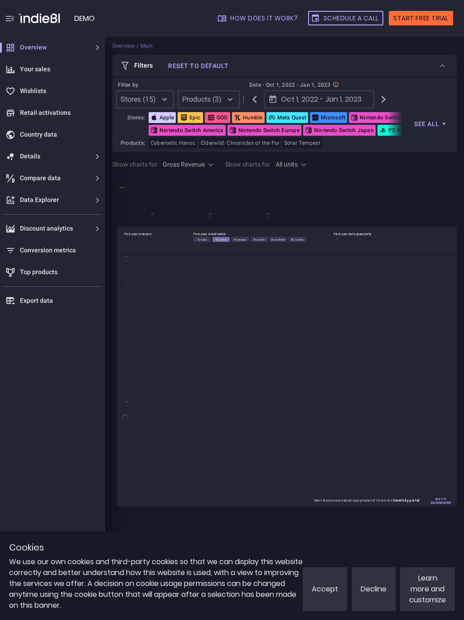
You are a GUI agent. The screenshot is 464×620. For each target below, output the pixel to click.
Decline (374, 589)
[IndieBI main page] (39, 18)
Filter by (128, 85)
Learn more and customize (427, 589)
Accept (325, 589)
